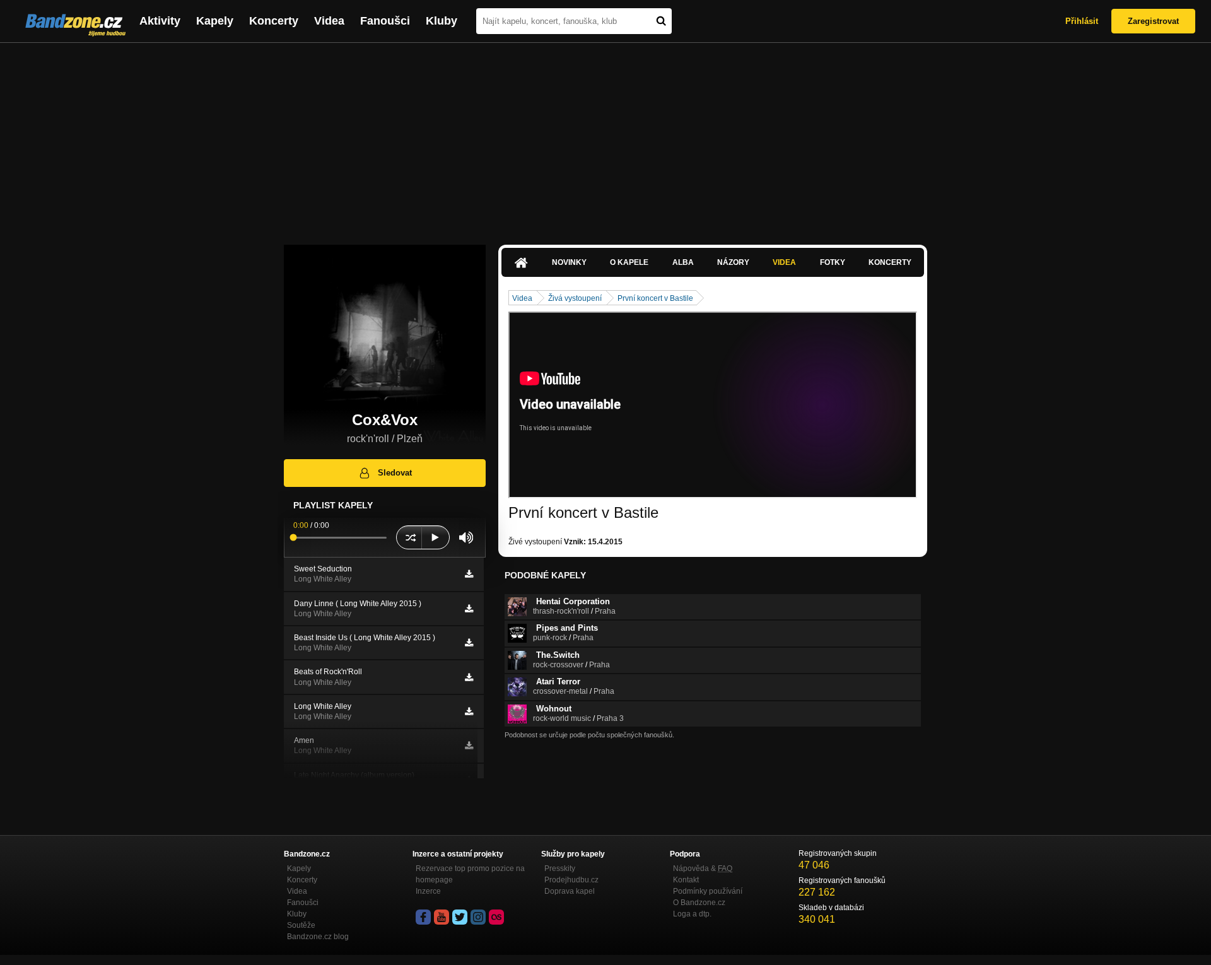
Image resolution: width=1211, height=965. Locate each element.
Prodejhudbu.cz (571, 879)
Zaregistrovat (1153, 21)
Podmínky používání (707, 891)
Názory (733, 262)
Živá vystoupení (575, 298)
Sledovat (395, 472)
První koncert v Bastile (655, 298)
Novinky (569, 262)
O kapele (629, 262)
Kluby (441, 21)
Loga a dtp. (692, 913)
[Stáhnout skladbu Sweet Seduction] (469, 574)
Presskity (559, 868)
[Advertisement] (605, 137)
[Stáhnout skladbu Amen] (469, 745)
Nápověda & (702, 868)
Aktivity (159, 21)
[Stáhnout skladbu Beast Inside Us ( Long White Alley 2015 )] (469, 642)
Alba (683, 262)
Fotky (832, 262)
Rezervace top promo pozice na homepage (470, 874)
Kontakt (686, 879)
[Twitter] (459, 917)
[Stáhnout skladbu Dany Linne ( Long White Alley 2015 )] (469, 608)
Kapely (214, 21)
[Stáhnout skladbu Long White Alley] (469, 711)
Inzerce (428, 891)
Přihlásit (1081, 21)
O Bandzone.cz (699, 902)
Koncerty (273, 21)
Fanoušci (385, 21)
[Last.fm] (496, 917)
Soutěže (301, 925)
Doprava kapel (569, 891)
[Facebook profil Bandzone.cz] (423, 917)
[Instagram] (478, 917)
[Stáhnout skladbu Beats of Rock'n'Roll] (469, 677)
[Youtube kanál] (441, 917)
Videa (329, 21)
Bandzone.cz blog (318, 936)
